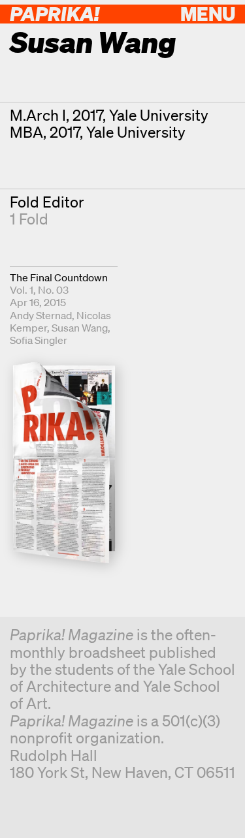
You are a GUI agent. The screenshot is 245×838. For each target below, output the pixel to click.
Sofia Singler (38, 340)
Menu (207, 13)
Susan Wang (80, 327)
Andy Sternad (41, 315)
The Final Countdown (59, 277)
